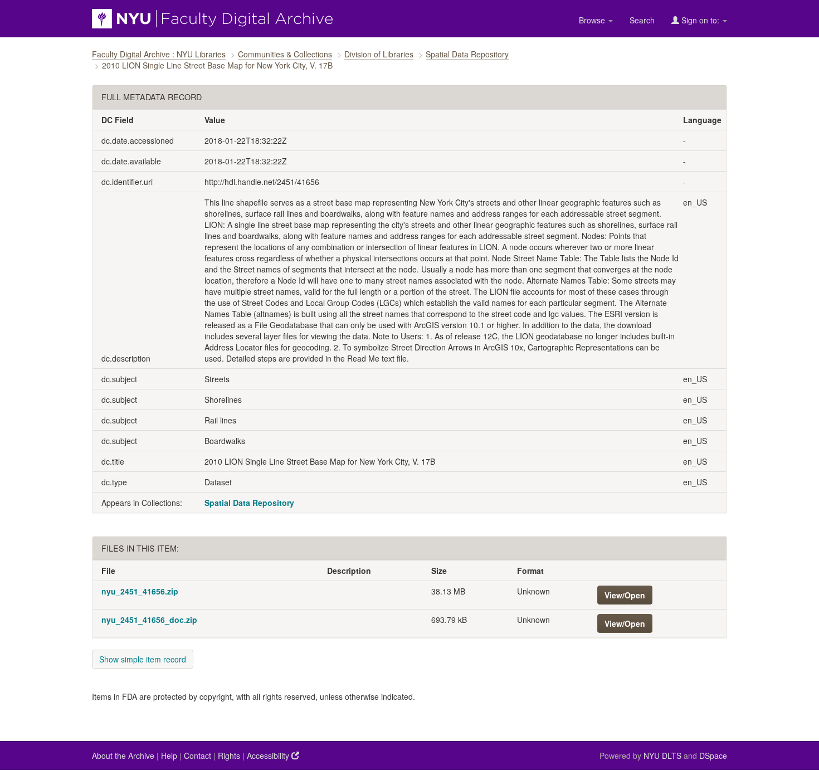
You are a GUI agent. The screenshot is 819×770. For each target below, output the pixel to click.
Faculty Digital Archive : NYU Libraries (159, 54)
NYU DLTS (662, 755)
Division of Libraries (378, 54)
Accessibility (269, 755)
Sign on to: (700, 20)
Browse (593, 20)
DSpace (713, 755)
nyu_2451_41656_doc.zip (149, 619)
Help (169, 755)
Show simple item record (142, 659)
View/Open (624, 595)
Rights (229, 755)
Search (642, 20)
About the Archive (123, 755)
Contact (197, 755)
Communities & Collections (285, 54)
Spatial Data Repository (467, 54)
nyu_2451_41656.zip (139, 591)
